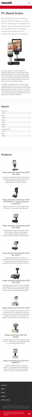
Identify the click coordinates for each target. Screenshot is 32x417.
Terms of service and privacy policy (20, 408)
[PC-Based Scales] (16, 52)
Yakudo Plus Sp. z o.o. (21, 406)
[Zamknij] (29, 414)
